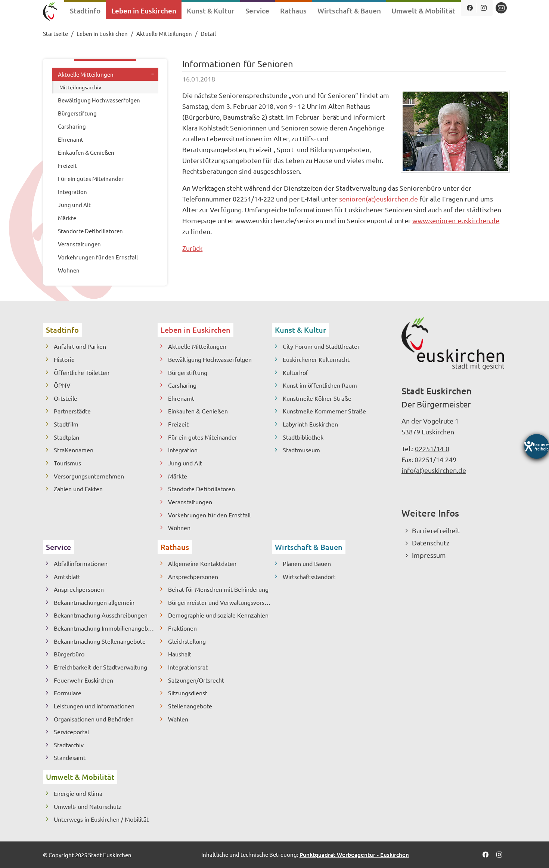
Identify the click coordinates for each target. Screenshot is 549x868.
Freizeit (178, 424)
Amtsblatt (67, 576)
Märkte (177, 476)
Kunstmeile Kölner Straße (317, 398)
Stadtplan (66, 437)
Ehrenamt (181, 398)
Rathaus (175, 547)
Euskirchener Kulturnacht (316, 359)
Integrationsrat (188, 667)
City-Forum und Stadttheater (321, 346)
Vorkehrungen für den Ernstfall (209, 514)
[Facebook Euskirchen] (470, 7)
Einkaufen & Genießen (198, 411)
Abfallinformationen (81, 563)
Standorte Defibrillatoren (201, 488)
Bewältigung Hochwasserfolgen (210, 359)
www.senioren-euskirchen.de (455, 220)
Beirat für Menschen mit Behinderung (218, 589)
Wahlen (178, 719)
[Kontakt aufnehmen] (501, 7)
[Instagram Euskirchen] (483, 7)
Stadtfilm (66, 424)
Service (58, 547)
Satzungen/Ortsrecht (196, 680)
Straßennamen (73, 449)
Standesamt (70, 757)
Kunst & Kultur (300, 330)
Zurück (192, 248)
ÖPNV (62, 385)
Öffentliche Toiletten (81, 372)
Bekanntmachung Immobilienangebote (105, 628)
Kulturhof (295, 372)
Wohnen (179, 527)
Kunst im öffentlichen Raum (320, 385)
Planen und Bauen (307, 563)
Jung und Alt (185, 463)
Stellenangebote (190, 706)
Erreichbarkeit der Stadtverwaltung (100, 667)
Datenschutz (430, 543)
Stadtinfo (62, 330)
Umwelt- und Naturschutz (88, 806)
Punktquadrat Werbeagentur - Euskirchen (354, 854)
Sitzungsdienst (187, 692)
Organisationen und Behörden (94, 719)
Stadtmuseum (301, 449)
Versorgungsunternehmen (89, 476)
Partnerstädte (72, 411)
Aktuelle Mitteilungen (197, 346)
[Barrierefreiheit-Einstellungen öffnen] (536, 446)
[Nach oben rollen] (531, 850)
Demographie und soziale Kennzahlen (218, 615)
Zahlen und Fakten (78, 488)
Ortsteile (65, 398)
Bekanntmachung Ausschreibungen (101, 615)
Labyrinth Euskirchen (310, 424)
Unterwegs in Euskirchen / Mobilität (101, 819)
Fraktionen (182, 628)
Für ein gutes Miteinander (202, 437)
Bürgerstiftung (187, 372)
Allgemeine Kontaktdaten (202, 563)
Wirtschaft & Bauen (308, 547)
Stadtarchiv (69, 744)
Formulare (67, 692)
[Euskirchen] (50, 12)
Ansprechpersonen (79, 589)
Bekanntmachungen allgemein (94, 602)
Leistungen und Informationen (94, 706)
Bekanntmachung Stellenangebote (100, 641)
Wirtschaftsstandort (309, 576)
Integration (183, 449)
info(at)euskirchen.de (433, 470)
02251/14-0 (432, 448)
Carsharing (182, 385)
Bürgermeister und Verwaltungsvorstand (220, 602)
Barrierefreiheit (436, 530)
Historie (64, 359)
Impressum (429, 555)
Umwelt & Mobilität (80, 777)
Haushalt (179, 654)
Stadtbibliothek (303, 437)
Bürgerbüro (69, 654)
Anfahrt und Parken (80, 346)
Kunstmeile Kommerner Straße (324, 411)
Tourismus (67, 463)
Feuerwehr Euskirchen (83, 680)
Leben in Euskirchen (195, 330)
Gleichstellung (187, 641)
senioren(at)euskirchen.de (378, 199)
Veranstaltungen (190, 501)
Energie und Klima (78, 793)
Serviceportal (71, 731)
